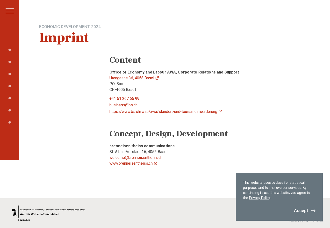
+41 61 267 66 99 (124, 98)
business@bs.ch (123, 105)
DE (4, 150)
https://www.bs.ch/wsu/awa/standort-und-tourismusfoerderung (163, 111)
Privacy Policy (259, 198)
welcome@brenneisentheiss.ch (135, 157)
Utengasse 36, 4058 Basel (131, 78)
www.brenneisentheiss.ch (131, 163)
